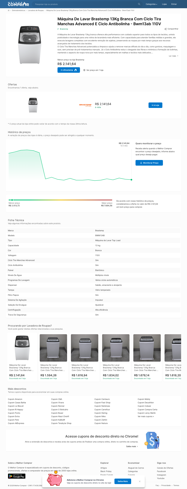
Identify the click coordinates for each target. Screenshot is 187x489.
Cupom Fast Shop (102, 402)
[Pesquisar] (139, 4)
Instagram (161, 475)
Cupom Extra (14, 416)
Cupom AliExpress (16, 423)
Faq (157, 485)
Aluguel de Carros (136, 468)
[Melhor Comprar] (19, 4)
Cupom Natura (101, 423)
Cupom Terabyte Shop (61, 423)
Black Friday (106, 471)
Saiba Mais (123, 481)
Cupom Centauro (102, 399)
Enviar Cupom (106, 475)
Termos (176, 485)
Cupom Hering (100, 413)
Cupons (131, 475)
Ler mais (172, 56)
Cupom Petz (13, 420)
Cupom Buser (57, 413)
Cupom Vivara (57, 402)
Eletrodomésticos (18, 10)
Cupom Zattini (100, 420)
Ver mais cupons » (146, 416)
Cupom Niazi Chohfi (60, 416)
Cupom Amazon (15, 399)
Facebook (161, 471)
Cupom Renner (57, 406)
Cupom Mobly (144, 399)
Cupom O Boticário (59, 409)
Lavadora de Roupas (36, 10)
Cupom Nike (100, 416)
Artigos (103, 468)
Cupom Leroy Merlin (147, 413)
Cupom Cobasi (144, 406)
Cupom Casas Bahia (17, 402)
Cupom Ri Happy (15, 409)
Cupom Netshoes (102, 406)
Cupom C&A (56, 399)
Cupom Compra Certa (147, 409)
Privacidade (166, 485)
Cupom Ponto (14, 413)
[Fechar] (140, 481)
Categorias (133, 471)
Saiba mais (131, 446)
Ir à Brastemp (67, 70)
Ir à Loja (155, 105)
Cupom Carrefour (102, 409)
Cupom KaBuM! (58, 420)
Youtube (160, 478)
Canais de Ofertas (165, 468)
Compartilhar (173, 29)
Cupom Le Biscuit (16, 406)
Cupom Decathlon (146, 402)
